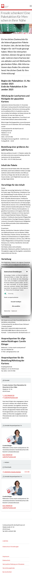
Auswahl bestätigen (16, 301)
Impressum (14, 311)
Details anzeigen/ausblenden (11, 297)
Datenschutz (7, 311)
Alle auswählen (16, 306)
